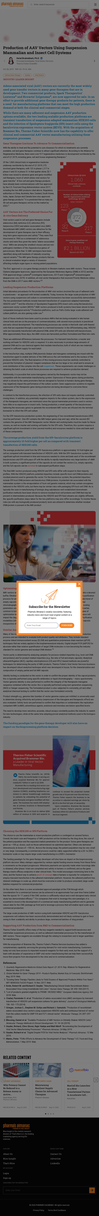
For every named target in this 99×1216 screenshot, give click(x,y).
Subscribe (66, 625)
